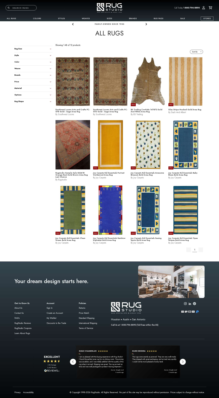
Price (16, 81)
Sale (182, 18)
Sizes (109, 18)
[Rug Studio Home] (109, 7)
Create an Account (55, 313)
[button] (203, 7)
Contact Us (19, 313)
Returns (82, 308)
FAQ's (17, 318)
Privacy (17, 392)
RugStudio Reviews (22, 323)
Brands (133, 18)
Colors (37, 18)
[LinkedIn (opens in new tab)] (190, 303)
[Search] (9, 7)
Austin (126, 319)
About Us (18, 308)
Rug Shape (19, 101)
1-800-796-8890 (191, 7)
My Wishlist (51, 318)
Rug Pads (158, 18)
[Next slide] (146, 24)
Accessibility (28, 392)
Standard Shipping (86, 318)
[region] (128, 362)
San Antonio (138, 319)
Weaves (86, 18)
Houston (115, 319)
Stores (207, 18)
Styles (61, 18)
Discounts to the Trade (56, 323)
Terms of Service (86, 328)
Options (17, 95)
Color (16, 62)
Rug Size (18, 48)
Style (16, 55)
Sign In (49, 308)
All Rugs (11, 18)
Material (18, 88)
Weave (17, 68)
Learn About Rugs (22, 333)
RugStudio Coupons (23, 328)
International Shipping (88, 323)
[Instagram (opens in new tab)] (185, 304)
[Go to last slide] (73, 24)
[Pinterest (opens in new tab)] (194, 304)
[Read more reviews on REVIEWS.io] (51, 370)
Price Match (84, 313)
